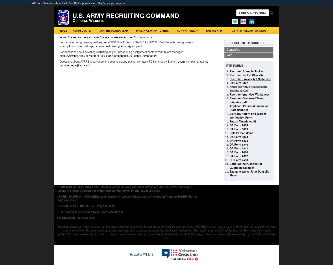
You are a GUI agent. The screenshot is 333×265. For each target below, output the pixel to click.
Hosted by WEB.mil (141, 254)
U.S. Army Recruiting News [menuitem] (249, 30)
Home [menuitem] (63, 30)
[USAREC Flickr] (243, 21)
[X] (235, 21)
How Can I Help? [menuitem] (187, 30)
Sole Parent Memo (241, 133)
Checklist (257, 75)
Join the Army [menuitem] (215, 30)
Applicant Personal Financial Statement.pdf (249, 108)
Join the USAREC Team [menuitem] (114, 30)
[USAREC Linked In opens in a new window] (252, 21)
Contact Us (233, 49)
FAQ (229, 55)
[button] (112, 3)
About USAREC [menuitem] (82, 30)
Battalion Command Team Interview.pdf (246, 100)
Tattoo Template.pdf (243, 121)
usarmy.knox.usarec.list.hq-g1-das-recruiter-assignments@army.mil (101, 46)
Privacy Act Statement (256, 79)
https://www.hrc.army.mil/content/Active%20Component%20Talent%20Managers (108, 56)
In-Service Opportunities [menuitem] (152, 30)
